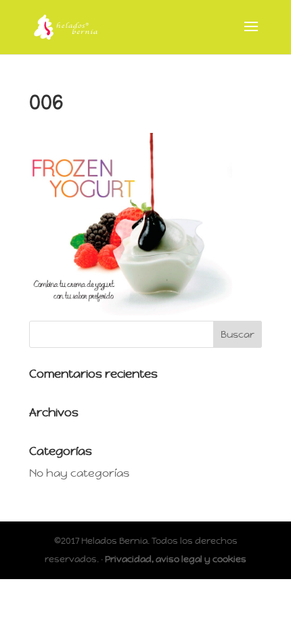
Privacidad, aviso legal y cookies (175, 559)
